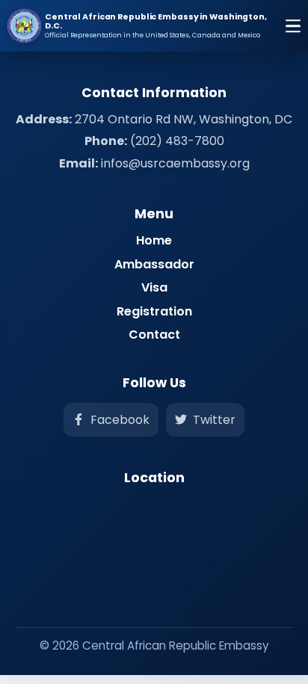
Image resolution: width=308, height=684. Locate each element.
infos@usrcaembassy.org (175, 163)
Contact (154, 334)
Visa (154, 287)
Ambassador (154, 264)
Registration (154, 311)
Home (154, 240)
